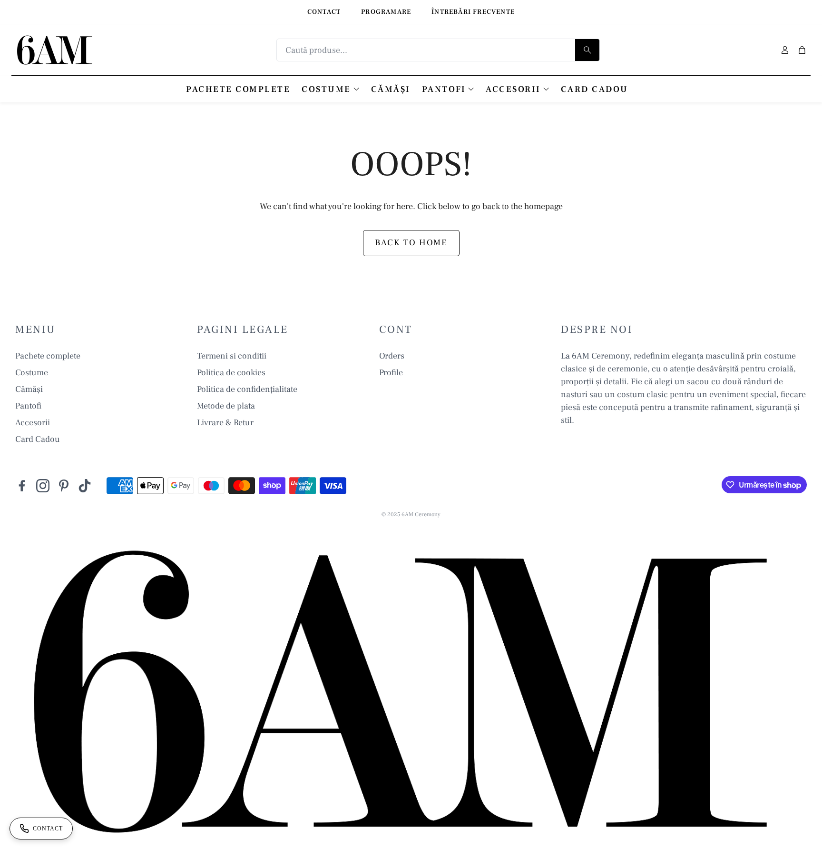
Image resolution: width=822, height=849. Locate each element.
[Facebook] (22, 485)
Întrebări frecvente (473, 12)
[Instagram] (42, 485)
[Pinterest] (63, 485)
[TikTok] (84, 485)
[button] (438, 50)
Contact (324, 12)
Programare (386, 12)
